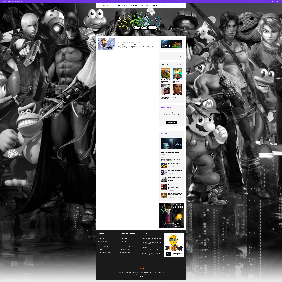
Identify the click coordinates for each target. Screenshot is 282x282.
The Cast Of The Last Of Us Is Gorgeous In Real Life (177, 96)
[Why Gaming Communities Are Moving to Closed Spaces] (164, 172)
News (125, 5)
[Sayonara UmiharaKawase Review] (106, 44)
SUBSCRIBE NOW (171, 122)
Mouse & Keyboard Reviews (126, 246)
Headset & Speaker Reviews (126, 244)
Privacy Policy (153, 272)
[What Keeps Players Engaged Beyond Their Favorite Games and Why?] (164, 179)
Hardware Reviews (124, 249)
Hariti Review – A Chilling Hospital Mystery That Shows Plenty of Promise (152, 239)
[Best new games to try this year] (164, 165)
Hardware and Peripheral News (105, 246)
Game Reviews (134, 5)
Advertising (136, 272)
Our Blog (164, 5)
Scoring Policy (128, 272)
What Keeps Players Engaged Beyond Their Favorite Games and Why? (174, 179)
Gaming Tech (155, 5)
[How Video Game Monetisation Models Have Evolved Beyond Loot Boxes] (164, 195)
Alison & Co (165, 156)
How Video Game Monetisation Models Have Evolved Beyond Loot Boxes (175, 194)
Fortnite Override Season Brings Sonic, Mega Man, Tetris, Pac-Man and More (151, 250)
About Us (120, 272)
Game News (101, 238)
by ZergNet (179, 64)
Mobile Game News (102, 241)
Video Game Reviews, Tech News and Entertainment (12, 1)
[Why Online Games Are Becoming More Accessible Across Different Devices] (171, 143)
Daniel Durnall (123, 42)
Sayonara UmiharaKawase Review (127, 40)
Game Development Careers (104, 252)
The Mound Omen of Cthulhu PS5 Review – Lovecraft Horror (152, 243)
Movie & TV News (102, 249)
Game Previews (144, 5)
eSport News (101, 244)
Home (120, 5)
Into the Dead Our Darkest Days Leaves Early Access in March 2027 (151, 254)
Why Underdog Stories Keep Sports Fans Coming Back (151, 246)
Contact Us (161, 272)
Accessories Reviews (125, 252)
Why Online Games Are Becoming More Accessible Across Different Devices (170, 152)
